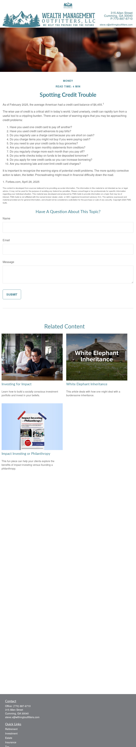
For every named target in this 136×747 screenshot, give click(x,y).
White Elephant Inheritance (86, 384)
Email (6, 240)
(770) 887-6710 (22, 706)
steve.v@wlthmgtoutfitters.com (22, 717)
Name (6, 218)
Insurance (10, 742)
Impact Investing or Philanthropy (26, 454)
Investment (11, 733)
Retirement (11, 729)
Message (8, 262)
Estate (8, 738)
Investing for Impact (17, 384)
